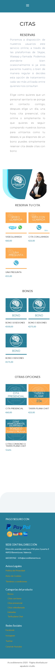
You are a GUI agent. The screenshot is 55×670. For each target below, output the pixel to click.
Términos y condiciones (16, 581)
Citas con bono (14, 598)
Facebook (10, 630)
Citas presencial (15, 603)
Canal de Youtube (14, 646)
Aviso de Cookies (13, 576)
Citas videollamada (16, 607)
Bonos (10, 594)
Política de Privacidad (15, 570)
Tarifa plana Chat (15, 616)
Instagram (10, 635)
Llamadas (12, 612)
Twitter (9, 641)
